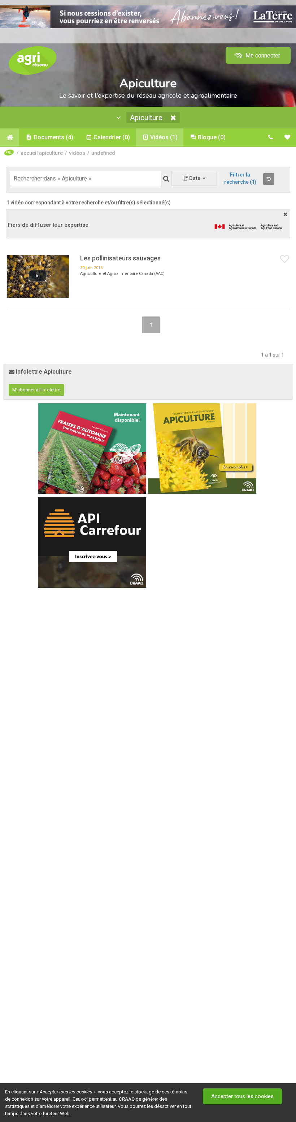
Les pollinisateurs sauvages (120, 258)
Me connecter (262, 55)
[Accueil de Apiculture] (9, 137)
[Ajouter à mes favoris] (285, 259)
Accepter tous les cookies (242, 1096)
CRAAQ (127, 1099)
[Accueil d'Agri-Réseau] (32, 60)
